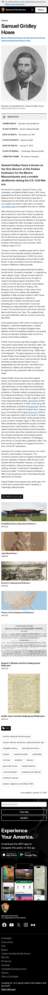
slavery (30, 760)
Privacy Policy (7, 942)
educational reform (30, 748)
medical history (28, 766)
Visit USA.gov (8, 989)
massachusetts (21, 754)
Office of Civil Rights (9, 976)
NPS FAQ (5, 957)
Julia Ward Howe (8, 207)
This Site (24, 812)
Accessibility (6, 938)
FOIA (3, 946)
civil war (6, 760)
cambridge (37, 754)
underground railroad (31, 772)
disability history (10, 748)
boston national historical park (16, 736)
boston (6, 754)
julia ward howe (10, 766)
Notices (4, 950)
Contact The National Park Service (15, 953)
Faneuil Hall (33, 406)
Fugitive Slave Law (29, 412)
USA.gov (5, 973)
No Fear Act (6, 961)
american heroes (10, 778)
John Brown (33, 401)
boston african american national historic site (23, 742)
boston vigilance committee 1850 (18, 784)
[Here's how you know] (24, 3)
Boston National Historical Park (15, 38)
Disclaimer (5, 965)
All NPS (24, 818)
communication (10, 772)
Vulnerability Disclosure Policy (14, 969)
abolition (19, 760)
